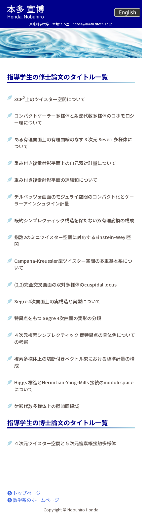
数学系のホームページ (35, 500)
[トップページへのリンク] (25, 11)
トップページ (26, 493)
